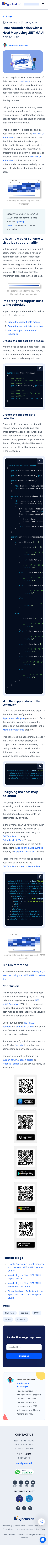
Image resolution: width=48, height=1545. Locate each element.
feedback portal (11, 1063)
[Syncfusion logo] (11, 4)
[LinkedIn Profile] (27, 1482)
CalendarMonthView (13, 840)
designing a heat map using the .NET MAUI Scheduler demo (24, 975)
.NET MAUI (9, 1313)
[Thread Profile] (30, 1508)
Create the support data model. (24, 322)
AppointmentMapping (14, 718)
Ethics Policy (40, 1529)
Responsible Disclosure (25, 1529)
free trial (19, 1045)
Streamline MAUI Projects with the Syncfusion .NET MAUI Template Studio (25, 1294)
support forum (10, 1060)
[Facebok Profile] (15, 1482)
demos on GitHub (25, 1026)
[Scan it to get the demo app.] (25, 1092)
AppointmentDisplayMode (29, 848)
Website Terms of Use (36, 1525)
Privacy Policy (7, 1525)
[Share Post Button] (41, 1521)
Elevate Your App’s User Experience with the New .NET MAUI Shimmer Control (26, 1267)
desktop (24, 1313)
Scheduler (21, 1319)
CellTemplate (9, 836)
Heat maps (24, 81)
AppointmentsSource (13, 729)
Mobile (8, 1319)
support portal (25, 1060)
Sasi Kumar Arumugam (18, 45)
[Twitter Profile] (21, 1482)
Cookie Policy (20, 1525)
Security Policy (8, 1529)
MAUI (36, 1313)
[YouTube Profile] (33, 1482)
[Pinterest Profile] (18, 1508)
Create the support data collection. (26, 326)
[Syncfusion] (24, 1518)
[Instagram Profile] (24, 1508)
